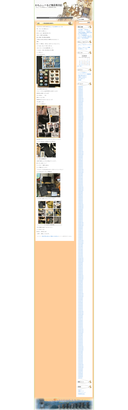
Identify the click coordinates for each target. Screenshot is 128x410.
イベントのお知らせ (82, 72)
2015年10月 (80, 278)
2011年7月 (80, 354)
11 (81, 61)
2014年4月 (80, 305)
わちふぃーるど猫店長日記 (48, 5)
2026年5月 (80, 91)
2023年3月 (80, 147)
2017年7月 (80, 247)
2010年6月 (80, 373)
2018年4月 (80, 234)
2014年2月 (80, 308)
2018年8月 (80, 228)
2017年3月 (80, 253)
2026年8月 (80, 86)
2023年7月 (80, 141)
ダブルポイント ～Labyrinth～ (84, 31)
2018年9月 (80, 227)
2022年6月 (80, 160)
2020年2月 (80, 202)
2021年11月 (80, 170)
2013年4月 (80, 323)
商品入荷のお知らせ (46, 236)
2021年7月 (80, 176)
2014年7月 (80, 301)
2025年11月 (80, 99)
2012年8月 (80, 335)
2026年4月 (80, 92)
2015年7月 (80, 283)
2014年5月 (80, 304)
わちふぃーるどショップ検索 (84, 47)
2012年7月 (80, 336)
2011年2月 (80, 361)
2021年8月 (80, 175)
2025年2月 (80, 113)
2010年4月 (80, 376)
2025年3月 (80, 111)
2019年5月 (80, 215)
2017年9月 (80, 244)
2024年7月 (80, 123)
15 (87, 61)
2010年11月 (80, 366)
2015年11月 (80, 277)
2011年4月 (80, 358)
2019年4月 (80, 216)
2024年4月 (80, 128)
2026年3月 (80, 94)
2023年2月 (80, 148)
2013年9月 (80, 315)
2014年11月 (80, 295)
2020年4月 (80, 199)
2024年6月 (80, 125)
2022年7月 (80, 159)
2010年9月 (80, 369)
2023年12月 (80, 133)
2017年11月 (80, 241)
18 (81, 63)
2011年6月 (80, 355)
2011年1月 (80, 363)
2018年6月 (80, 231)
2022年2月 (80, 166)
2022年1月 (80, 167)
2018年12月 (80, 222)
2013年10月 (80, 314)
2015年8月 (80, 281)
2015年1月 (80, 292)
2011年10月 (80, 349)
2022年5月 (80, 162)
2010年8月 (80, 370)
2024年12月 (80, 116)
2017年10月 (80, 243)
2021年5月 (80, 179)
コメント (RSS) (66, 402)
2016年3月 (80, 271)
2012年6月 (80, 338)
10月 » (81, 66)
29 (87, 64)
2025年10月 (80, 101)
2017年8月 (80, 246)
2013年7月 (80, 318)
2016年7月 (80, 265)
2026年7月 (80, 88)
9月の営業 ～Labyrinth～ (83, 29)
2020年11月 (80, 188)
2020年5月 (80, 197)
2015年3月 (80, 289)
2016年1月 (80, 274)
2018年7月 (80, 230)
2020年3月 (80, 200)
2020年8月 (80, 193)
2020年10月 (80, 190)
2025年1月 (80, 114)
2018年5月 (80, 233)
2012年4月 (80, 341)
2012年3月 (80, 342)
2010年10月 (80, 367)
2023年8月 (80, 139)
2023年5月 (80, 144)
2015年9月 (80, 280)
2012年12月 (80, 329)
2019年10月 (80, 207)
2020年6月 (80, 196)
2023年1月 (80, 150)
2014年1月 (80, 310)
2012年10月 (80, 332)
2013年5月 (80, 321)
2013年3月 (80, 324)
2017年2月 (80, 255)
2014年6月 (80, 302)
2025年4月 (80, 110)
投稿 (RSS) (61, 402)
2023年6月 (80, 142)
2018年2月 (80, 237)
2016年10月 (80, 261)
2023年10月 (80, 136)
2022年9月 (80, 156)
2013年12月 (80, 311)
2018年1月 (80, 239)
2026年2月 (80, 95)
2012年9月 (80, 333)
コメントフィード (82, 392)
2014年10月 (80, 296)
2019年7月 (80, 212)
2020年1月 (80, 203)
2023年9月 (80, 138)
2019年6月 (80, 213)
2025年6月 (80, 107)
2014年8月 (80, 299)
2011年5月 (80, 357)
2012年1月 (80, 345)
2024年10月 (80, 119)
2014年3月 (80, 307)
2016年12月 (80, 258)
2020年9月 (80, 191)
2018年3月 (80, 236)
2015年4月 (80, 287)
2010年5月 (80, 375)
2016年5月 (80, 268)
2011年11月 (80, 348)
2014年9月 (80, 298)
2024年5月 (80, 126)
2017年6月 (80, 249)
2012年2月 (80, 344)
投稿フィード (81, 391)
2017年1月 (80, 256)
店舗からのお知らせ (54, 236)
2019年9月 (80, 209)
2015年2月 (80, 290)
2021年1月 (80, 185)
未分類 (79, 80)
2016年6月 (80, 267)
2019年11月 (80, 206)
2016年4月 (80, 270)
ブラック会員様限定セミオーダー (85, 35)
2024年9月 (80, 120)
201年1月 (80, 378)
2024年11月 (80, 117)
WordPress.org (81, 393)
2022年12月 (80, 151)
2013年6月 (80, 320)
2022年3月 (80, 165)
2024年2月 (80, 131)
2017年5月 (80, 250)
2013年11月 (80, 312)
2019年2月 (80, 219)
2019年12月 (80, 204)
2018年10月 (80, 225)
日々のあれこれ (81, 78)
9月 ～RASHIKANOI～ (45, 23)
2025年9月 (80, 102)
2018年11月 (80, 224)
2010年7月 (80, 372)
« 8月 (78, 66)
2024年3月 (80, 129)
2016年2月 (80, 273)
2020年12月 (80, 187)
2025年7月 (80, 105)
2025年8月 (80, 104)
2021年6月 (80, 178)
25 (81, 64)
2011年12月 (80, 346)
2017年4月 (80, 252)
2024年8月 (80, 122)
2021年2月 (80, 184)
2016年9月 (80, 262)
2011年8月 (80, 352)
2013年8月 (80, 317)
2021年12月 (80, 169)
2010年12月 (80, 364)
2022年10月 (80, 154)
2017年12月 (80, 240)
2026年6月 (80, 89)
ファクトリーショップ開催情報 (84, 74)
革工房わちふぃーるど (82, 48)
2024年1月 (80, 132)
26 (82, 64)
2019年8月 (80, 210)
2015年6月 (80, 284)
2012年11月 (80, 330)
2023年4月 (80, 145)
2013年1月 (80, 327)
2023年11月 (80, 135)
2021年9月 (80, 173)
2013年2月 (80, 326)
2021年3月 (80, 182)
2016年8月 (80, 264)
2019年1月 (80, 221)
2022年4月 (80, 163)
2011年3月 (80, 360)
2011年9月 (80, 351)
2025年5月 (80, 108)
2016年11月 (80, 259)
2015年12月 (80, 275)
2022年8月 (80, 157)
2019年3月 (80, 218)
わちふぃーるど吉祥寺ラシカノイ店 (55, 26)
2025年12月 (80, 98)
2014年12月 (80, 293)
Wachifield (71, 401)
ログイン (80, 389)
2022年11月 (80, 153)
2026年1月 (80, 96)
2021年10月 (80, 172)
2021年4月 (80, 181)
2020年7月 (80, 194)
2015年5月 (80, 286)
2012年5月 (80, 339)
